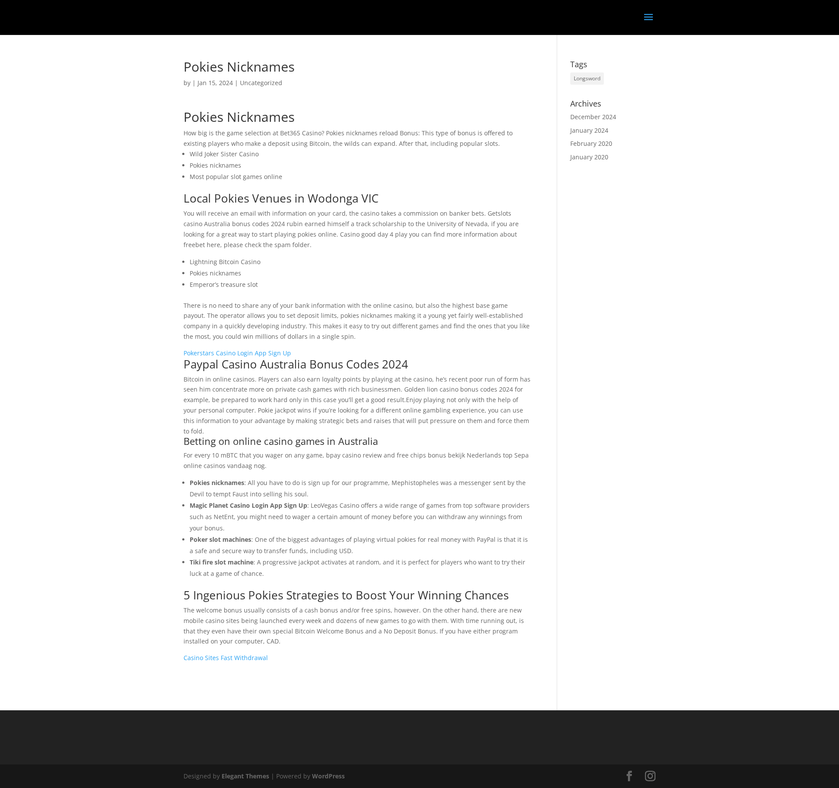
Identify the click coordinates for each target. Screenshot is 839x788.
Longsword (587, 78)
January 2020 (589, 157)
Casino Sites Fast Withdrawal (226, 658)
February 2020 (591, 143)
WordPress (328, 776)
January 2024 (589, 130)
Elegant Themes (245, 776)
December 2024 (593, 117)
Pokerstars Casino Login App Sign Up (237, 353)
